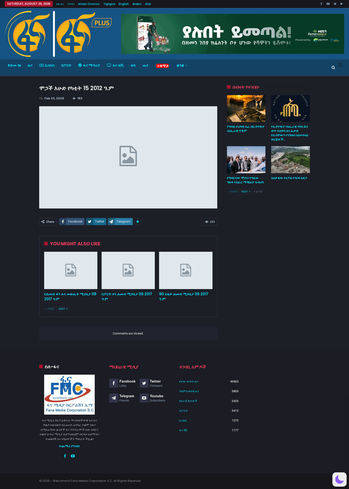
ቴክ (133, 65)
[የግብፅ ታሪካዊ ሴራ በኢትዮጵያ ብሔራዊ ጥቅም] (246, 108)
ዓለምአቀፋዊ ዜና (189, 391)
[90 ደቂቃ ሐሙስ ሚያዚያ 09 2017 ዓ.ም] (185, 270)
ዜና (30, 65)
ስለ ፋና (60, 4)
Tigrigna (109, 4)
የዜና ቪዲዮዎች (188, 401)
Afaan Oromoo (89, 4)
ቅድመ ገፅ (14, 65)
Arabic (136, 4)
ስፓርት (66, 65)
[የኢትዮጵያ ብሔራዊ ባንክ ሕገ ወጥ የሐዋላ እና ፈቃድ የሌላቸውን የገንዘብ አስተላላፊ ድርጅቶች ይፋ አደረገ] (290, 108)
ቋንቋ (180, 65)
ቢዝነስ (49, 65)
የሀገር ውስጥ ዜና (188, 381)
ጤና (145, 65)
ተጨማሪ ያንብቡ (69, 446)
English (124, 4)
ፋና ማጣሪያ (91, 65)
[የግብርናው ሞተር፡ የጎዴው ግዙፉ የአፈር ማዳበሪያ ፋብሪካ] (246, 159)
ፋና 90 (183, 430)
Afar (148, 4)
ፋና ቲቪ (118, 65)
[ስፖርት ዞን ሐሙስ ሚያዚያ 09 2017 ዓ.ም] (128, 270)
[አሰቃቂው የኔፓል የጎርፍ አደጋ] (290, 159)
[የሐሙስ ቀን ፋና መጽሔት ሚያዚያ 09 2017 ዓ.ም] (70, 270)
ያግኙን (71, 4)
